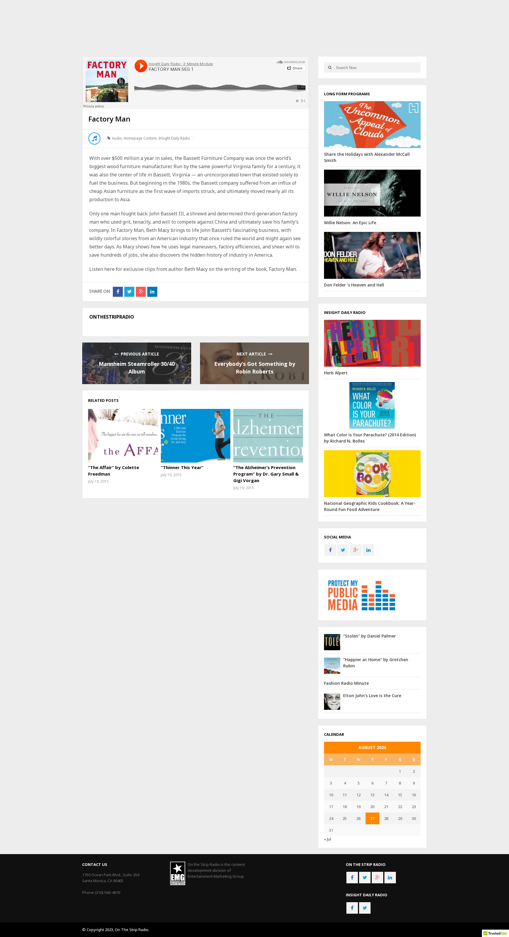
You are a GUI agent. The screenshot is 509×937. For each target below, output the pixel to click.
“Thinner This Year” (182, 467)
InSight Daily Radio (174, 138)
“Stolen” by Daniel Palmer (369, 636)
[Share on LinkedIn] (152, 292)
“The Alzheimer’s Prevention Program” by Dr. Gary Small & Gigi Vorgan (266, 473)
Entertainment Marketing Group (216, 876)
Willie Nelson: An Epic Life (350, 222)
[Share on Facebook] (118, 292)
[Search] (330, 67)
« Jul (327, 839)
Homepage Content (140, 138)
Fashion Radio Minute (346, 683)
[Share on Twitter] (129, 292)
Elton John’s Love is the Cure (372, 695)
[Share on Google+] (141, 292)
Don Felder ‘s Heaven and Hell (354, 285)
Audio (117, 138)
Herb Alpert (336, 373)
